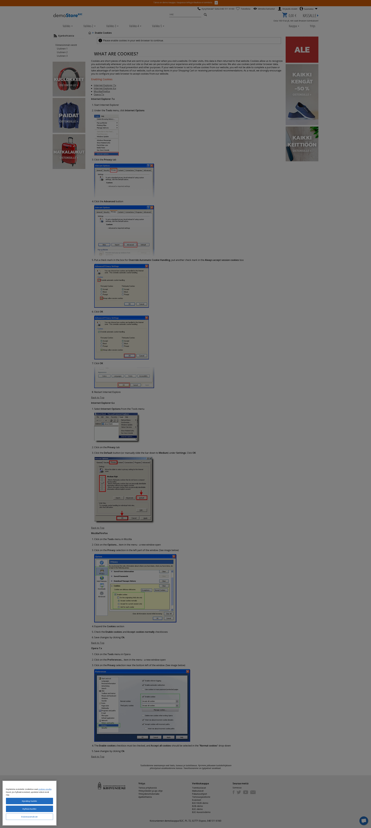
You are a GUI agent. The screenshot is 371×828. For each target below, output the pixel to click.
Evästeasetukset (29, 816)
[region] (29, 803)
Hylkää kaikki (29, 809)
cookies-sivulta (44, 789)
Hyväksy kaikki (29, 801)
